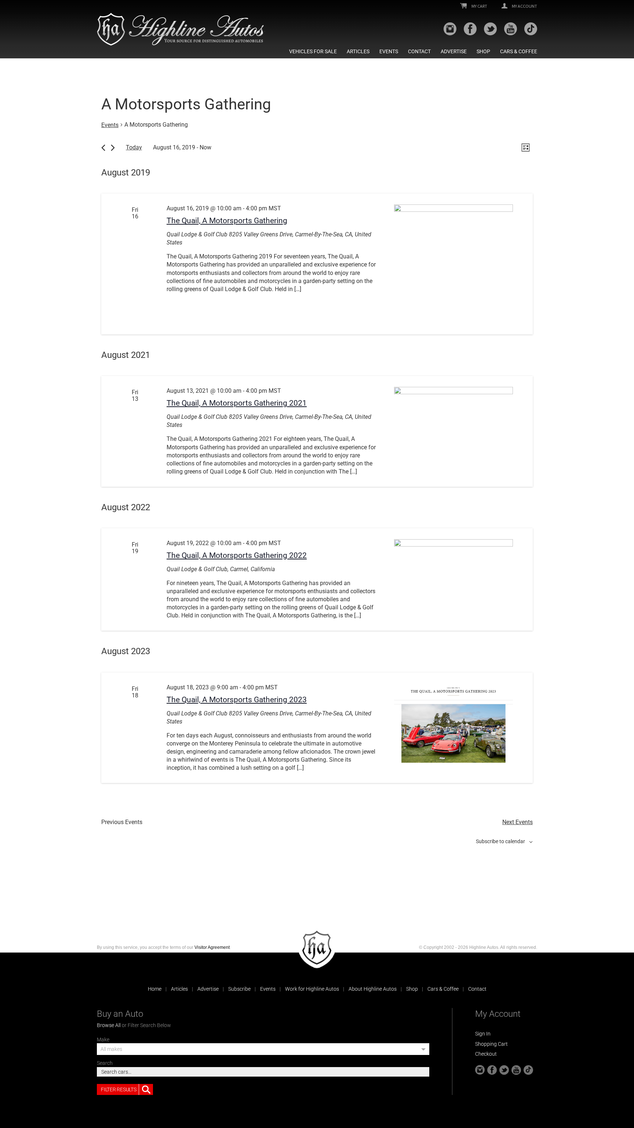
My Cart (479, 6)
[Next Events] (113, 147)
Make (103, 1039)
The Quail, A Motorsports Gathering (227, 220)
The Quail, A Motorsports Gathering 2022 (237, 555)
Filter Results (118, 1089)
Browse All (109, 1025)
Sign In (483, 1034)
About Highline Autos (373, 989)
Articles (358, 51)
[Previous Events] (103, 147)
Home (154, 989)
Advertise (454, 51)
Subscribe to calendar (500, 841)
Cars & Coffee (518, 51)
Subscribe (239, 989)
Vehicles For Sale (313, 51)
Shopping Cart (491, 1044)
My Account (524, 6)
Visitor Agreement (212, 947)
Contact (419, 51)
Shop (483, 51)
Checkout (486, 1054)
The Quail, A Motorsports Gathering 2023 (237, 699)
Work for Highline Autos (312, 989)
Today (134, 147)
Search (105, 1063)
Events (388, 51)
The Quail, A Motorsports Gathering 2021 (237, 403)
